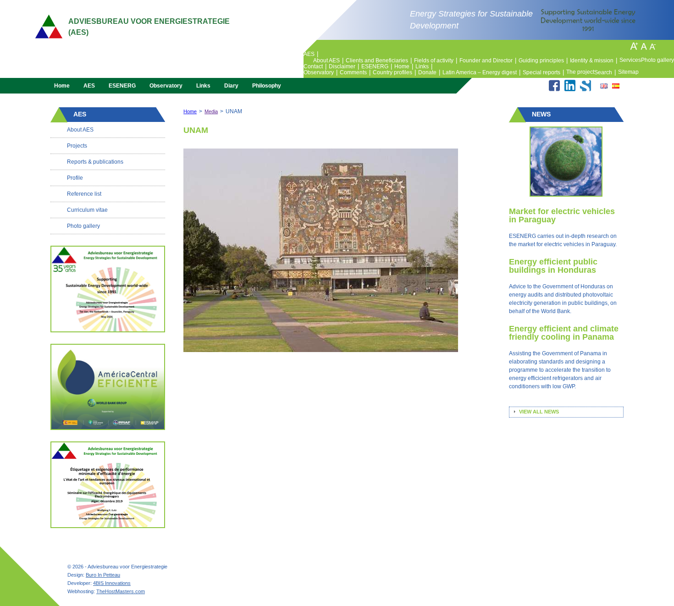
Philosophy (266, 86)
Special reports (543, 72)
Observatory (320, 72)
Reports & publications (95, 162)
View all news (539, 411)
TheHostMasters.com (120, 591)
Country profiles (394, 72)
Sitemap (628, 72)
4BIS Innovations (112, 583)
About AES (328, 60)
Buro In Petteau (103, 575)
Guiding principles (543, 60)
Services (630, 60)
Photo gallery (657, 60)
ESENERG (376, 66)
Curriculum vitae (87, 210)
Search (605, 72)
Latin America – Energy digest (481, 72)
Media (211, 111)
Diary (231, 86)
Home (403, 66)
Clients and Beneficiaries (379, 60)
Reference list (84, 194)
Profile (75, 178)
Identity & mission (593, 60)
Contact (315, 66)
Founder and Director (487, 60)
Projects (77, 146)
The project (580, 72)
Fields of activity (435, 60)
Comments (355, 72)
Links (423, 66)
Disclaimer (344, 66)
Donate (429, 72)
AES (311, 54)
